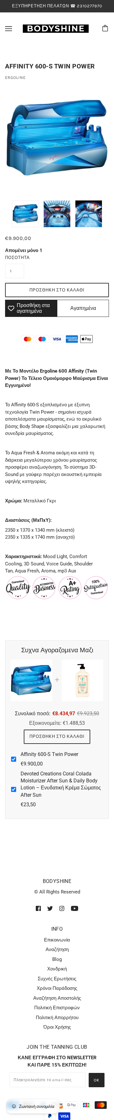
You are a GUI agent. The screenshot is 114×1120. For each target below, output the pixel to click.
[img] (38, 908)
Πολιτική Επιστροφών (57, 1008)
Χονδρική (57, 969)
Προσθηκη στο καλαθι (57, 736)
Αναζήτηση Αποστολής (57, 998)
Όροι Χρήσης (57, 1027)
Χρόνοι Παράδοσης (57, 988)
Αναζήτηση (57, 949)
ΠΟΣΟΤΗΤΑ (14, 257)
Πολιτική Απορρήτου (57, 1017)
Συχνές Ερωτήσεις (57, 979)
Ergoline (15, 77)
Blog (57, 959)
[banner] (56, 28)
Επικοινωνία (57, 940)
